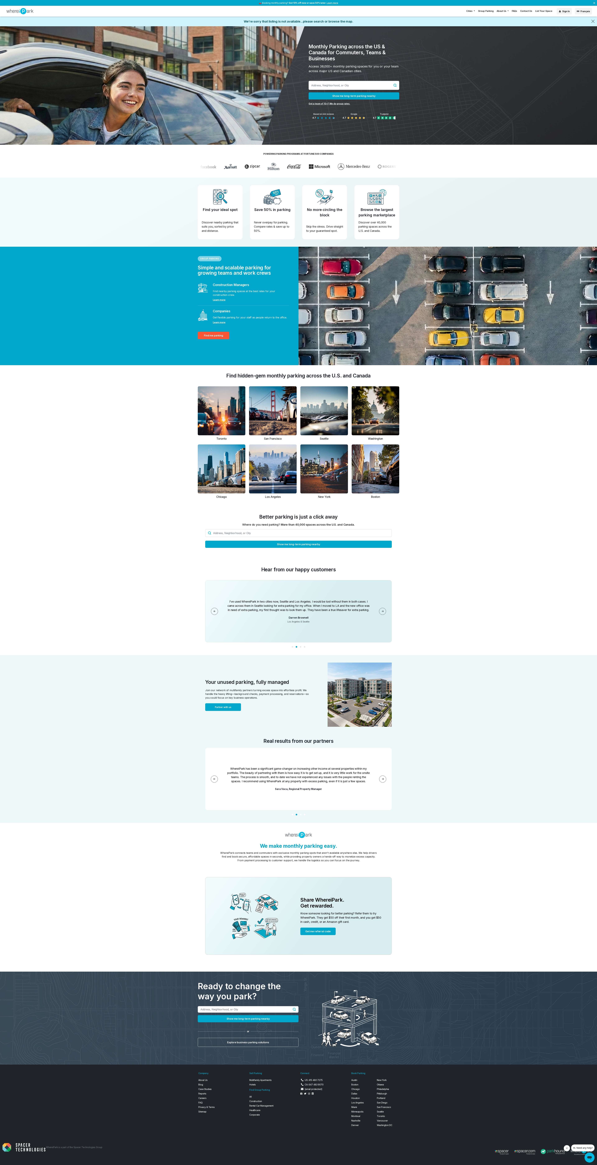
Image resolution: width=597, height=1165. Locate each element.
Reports (202, 1093)
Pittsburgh (382, 1093)
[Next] (382, 611)
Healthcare (254, 1110)
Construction (255, 1101)
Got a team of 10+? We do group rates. (329, 103)
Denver (355, 1125)
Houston (355, 1098)
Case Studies (205, 1089)
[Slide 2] (296, 647)
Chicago (355, 1089)
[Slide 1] (292, 647)
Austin (354, 1080)
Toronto (381, 1116)
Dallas (354, 1093)
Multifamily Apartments (260, 1080)
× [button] (594, 2)
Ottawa (380, 1084)
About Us (203, 1080)
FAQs (514, 11)
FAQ (200, 1102)
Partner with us (223, 707)
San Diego (382, 1102)
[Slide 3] (300, 647)
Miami (354, 1107)
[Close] (593, 21)
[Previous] (214, 611)
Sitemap (202, 1111)
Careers (202, 1098)
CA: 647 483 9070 (314, 1084)
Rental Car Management (261, 1105)
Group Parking (486, 11)
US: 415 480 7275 (314, 1080)
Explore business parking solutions (248, 1042)
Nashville (355, 1120)
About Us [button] (502, 11)
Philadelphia (383, 1089)
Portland (381, 1098)
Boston (354, 1084)
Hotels (252, 1084)
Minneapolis (357, 1111)
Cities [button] (469, 11)
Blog (200, 1084)
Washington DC (384, 1125)
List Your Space (543, 11)
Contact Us (526, 11)
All (250, 1096)
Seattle (380, 1111)
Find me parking (213, 335)
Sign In (566, 11)
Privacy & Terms (206, 1107)
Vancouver (382, 1120)
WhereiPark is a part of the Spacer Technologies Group (74, 1147)
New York (382, 1080)
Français (585, 11)
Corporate (254, 1114)
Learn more (332, 3)
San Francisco (384, 1107)
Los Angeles (357, 1102)
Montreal (355, 1116)
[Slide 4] (304, 647)
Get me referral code (318, 931)
